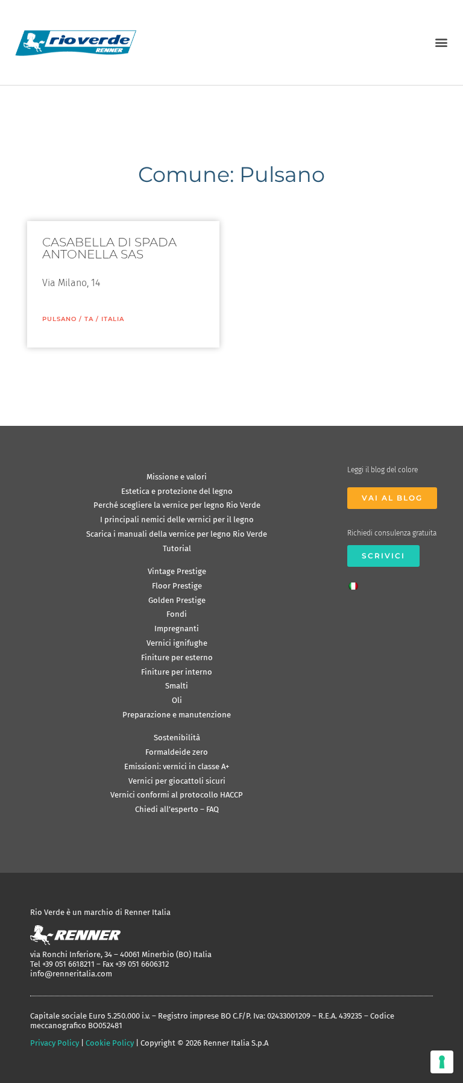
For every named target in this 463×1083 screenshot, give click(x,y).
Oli (177, 700)
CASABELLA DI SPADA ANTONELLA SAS (109, 248)
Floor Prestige (177, 585)
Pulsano (59, 319)
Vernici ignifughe (176, 643)
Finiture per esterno (177, 657)
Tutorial (177, 548)
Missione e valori (176, 476)
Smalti (176, 685)
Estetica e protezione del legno (177, 491)
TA (88, 319)
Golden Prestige (177, 600)
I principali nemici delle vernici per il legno (177, 519)
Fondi (176, 614)
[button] (441, 42)
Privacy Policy (54, 1042)
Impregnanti (176, 628)
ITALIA (112, 319)
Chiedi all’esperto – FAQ (177, 809)
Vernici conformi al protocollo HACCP (176, 794)
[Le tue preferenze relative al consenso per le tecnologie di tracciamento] (441, 1061)
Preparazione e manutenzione (176, 714)
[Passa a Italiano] (356, 582)
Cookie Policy (110, 1042)
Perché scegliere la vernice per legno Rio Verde (176, 505)
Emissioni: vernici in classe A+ (176, 766)
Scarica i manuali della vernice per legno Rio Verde (176, 533)
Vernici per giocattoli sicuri (176, 780)
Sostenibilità (177, 737)
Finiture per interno (176, 671)
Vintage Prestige (177, 571)
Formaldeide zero (176, 752)
